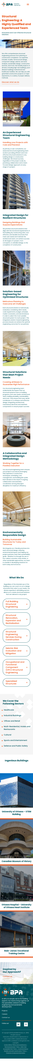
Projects (4, 1011)
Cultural (7, 734)
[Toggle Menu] (28, 4)
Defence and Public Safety (16, 746)
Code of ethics (8, 1045)
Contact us (6, 1017)
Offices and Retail (12, 721)
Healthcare (9, 710)
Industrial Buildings (12, 715)
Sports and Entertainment (15, 740)
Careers (4, 1014)
